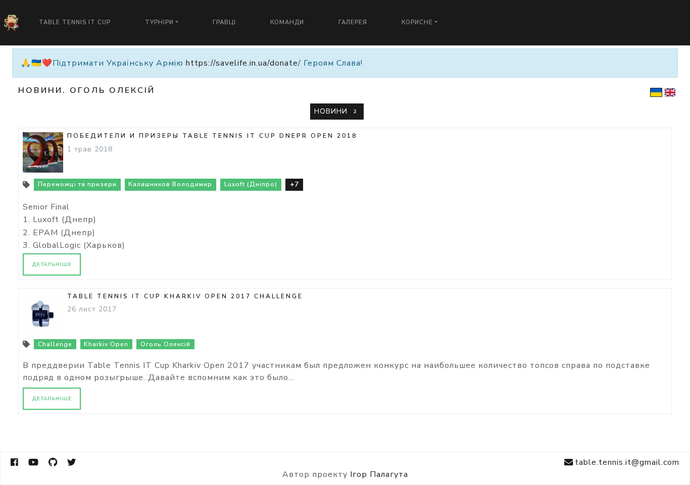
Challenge (55, 344)
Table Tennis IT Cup (75, 22)
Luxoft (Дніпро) (250, 184)
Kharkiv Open (106, 344)
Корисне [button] (417, 22)
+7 (294, 184)
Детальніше (52, 264)
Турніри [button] (159, 22)
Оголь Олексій (165, 344)
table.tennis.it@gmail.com (627, 462)
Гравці (224, 22)
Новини (335, 111)
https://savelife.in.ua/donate (242, 63)
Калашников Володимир (170, 184)
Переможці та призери (77, 184)
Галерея (352, 22)
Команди (287, 22)
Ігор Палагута (379, 474)
